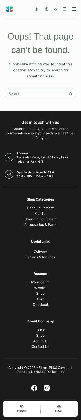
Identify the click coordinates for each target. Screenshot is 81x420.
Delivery (40, 251)
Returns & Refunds (40, 257)
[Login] (46, 9)
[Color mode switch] (36, 9)
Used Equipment (40, 208)
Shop (40, 293)
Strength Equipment (40, 219)
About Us (40, 341)
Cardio (40, 213)
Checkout (40, 304)
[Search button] (70, 93)
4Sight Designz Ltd (50, 371)
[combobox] (35, 93)
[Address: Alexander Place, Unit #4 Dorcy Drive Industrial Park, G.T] (9, 157)
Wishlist (40, 288)
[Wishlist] (55, 9)
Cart (40, 299)
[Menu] (74, 9)
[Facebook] (34, 388)
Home (40, 330)
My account (40, 282)
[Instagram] (47, 388)
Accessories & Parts (40, 224)
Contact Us (40, 346)
